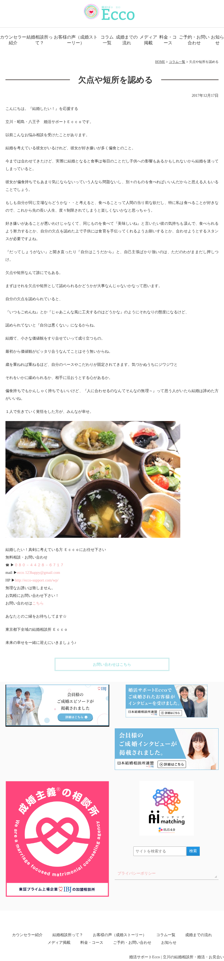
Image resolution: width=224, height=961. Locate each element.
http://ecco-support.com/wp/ (36, 580)
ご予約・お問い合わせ (194, 40)
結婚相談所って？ (39, 40)
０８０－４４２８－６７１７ (39, 565)
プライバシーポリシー (136, 873)
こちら (38, 603)
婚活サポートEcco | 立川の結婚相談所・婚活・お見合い (176, 957)
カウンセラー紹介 (13, 40)
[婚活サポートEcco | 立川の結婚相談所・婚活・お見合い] (109, 12)
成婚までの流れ (127, 40)
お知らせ (217, 40)
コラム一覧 (107, 40)
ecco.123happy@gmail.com (38, 573)
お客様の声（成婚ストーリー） (76, 40)
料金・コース (168, 40)
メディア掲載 (148, 40)
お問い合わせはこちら (112, 664)
